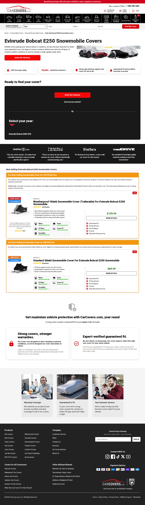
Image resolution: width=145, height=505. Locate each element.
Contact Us (56, 442)
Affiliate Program (126, 497)
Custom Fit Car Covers (13, 484)
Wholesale (137, 497)
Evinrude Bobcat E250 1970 (20, 134)
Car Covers (9, 434)
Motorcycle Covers (32, 434)
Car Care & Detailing (32, 453)
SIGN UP (136, 439)
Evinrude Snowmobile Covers (34, 33)
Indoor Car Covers (11, 476)
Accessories (29, 457)
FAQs (54, 438)
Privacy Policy (113, 497)
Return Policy (103, 497)
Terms (95, 497)
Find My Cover (131, 26)
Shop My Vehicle (22, 58)
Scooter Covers (30, 438)
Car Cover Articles (59, 449)
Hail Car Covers (10, 469)
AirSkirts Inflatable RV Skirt (62, 480)
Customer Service (59, 434)
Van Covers (9, 446)
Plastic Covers (30, 446)
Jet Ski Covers (10, 453)
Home (6, 33)
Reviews (55, 446)
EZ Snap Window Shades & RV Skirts (66, 476)
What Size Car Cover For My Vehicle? (18, 488)
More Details (111, 218)
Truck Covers (9, 442)
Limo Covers (9, 449)
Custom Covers (30, 449)
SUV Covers (9, 438)
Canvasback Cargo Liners (61, 472)
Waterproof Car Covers (13, 472)
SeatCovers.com (58, 484)
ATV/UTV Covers (11, 457)
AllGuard (122, 489)
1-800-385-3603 (132, 6)
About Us (55, 453)
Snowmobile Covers (16, 33)
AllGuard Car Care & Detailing (63, 469)
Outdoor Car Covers (12, 480)
